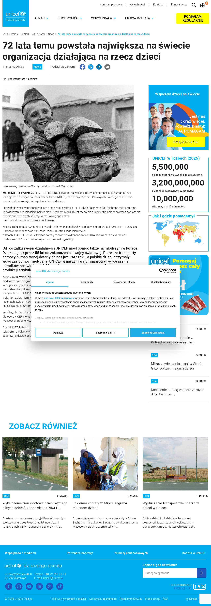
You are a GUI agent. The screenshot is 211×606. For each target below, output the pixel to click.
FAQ (165, 598)
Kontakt (158, 4)
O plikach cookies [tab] (161, 281)
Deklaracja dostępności (103, 598)
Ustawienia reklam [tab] (124, 281)
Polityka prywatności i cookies (69, 598)
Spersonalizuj (104, 332)
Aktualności (138, 4)
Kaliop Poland (197, 598)
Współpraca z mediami (20, 553)
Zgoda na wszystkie (153, 332)
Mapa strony (152, 598)
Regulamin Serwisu (131, 598)
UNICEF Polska (10, 34)
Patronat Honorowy (80, 553)
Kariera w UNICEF (194, 553)
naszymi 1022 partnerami (59, 297)
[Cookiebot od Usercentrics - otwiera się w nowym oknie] (161, 271)
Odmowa (58, 332)
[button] (41, 18)
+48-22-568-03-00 (55, 574)
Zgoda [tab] (50, 281)
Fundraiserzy (179, 4)
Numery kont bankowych (131, 553)
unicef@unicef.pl (53, 578)
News (51, 34)
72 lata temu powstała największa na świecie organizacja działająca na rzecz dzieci (104, 34)
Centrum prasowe (111, 4)
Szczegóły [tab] (87, 281)
